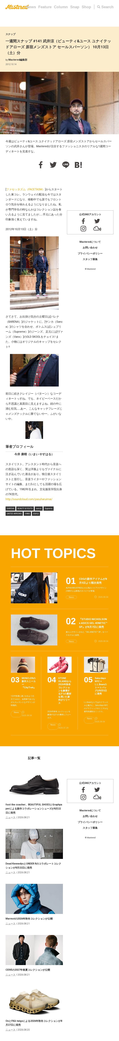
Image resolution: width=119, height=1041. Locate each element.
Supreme (48, 508)
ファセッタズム (25, 189)
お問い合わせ (90, 247)
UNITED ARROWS (14, 514)
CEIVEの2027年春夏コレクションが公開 (28, 969)
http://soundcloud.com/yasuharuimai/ (29, 499)
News (31, 7)
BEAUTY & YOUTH (25, 508)
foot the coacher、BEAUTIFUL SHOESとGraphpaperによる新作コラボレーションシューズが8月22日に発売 (34, 808)
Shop (86, 7)
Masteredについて (90, 241)
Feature (45, 7)
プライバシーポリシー (90, 253)
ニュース (10, 817)
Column (61, 7)
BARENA (10, 508)
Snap (74, 7)
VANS (27, 514)
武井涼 (36, 514)
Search (107, 7)
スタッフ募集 (90, 259)
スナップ (10, 34)
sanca (38, 508)
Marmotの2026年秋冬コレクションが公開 (29, 918)
